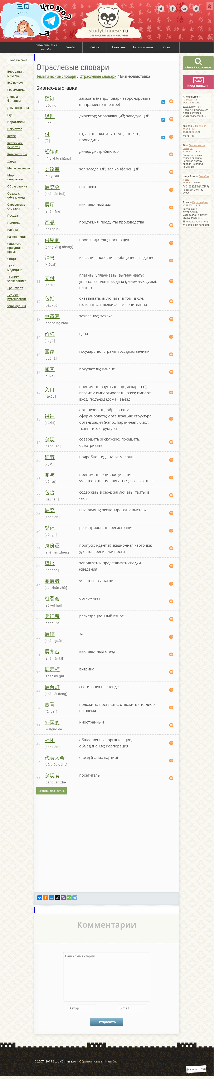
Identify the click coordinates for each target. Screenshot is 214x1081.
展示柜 (52, 669)
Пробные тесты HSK (194, 127)
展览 (50, 509)
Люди (11, 161)
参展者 (52, 580)
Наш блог (112, 1061)
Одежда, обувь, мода (16, 195)
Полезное (119, 47)
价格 (50, 333)
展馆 (50, 633)
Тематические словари (56, 76)
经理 (50, 115)
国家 (50, 351)
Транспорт (15, 288)
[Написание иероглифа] (171, 101)
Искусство (14, 129)
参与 (50, 474)
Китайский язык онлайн (46, 47)
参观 (50, 439)
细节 (50, 456)
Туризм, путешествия (16, 297)
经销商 (52, 151)
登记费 (52, 615)
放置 (50, 704)
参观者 (52, 775)
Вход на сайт (18, 60)
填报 (50, 562)
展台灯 (52, 686)
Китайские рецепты (15, 145)
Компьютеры (17, 154)
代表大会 (55, 757)
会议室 (52, 169)
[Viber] (63, 897)
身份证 (52, 545)
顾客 (50, 368)
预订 (50, 98)
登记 (50, 527)
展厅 (50, 204)
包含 (50, 492)
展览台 (52, 651)
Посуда (12, 215)
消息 (50, 257)
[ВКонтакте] (39, 897)
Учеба (70, 47)
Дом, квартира (18, 108)
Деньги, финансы (14, 99)
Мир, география (15, 177)
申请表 (52, 315)
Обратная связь (90, 1061)
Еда (10, 115)
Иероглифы (16, 122)
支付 (50, 277)
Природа (13, 223)
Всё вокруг (15, 82)
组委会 (52, 598)
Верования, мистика (15, 73)
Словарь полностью (51, 791)
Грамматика (16, 90)
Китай (11, 136)
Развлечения (16, 237)
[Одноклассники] (45, 897)
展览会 (52, 186)
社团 (50, 739)
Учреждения (16, 306)
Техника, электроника (16, 279)
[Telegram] (74, 897)
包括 (50, 298)
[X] (57, 897)
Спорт (11, 259)
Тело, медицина (14, 268)
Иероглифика (200, 202)
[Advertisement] (25, 359)
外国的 (52, 722)
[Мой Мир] (51, 897)
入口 (50, 389)
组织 (50, 415)
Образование (17, 186)
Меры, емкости (18, 168)
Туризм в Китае (143, 47)
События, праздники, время (15, 248)
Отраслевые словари (16, 206)
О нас (167, 47)
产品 (50, 222)
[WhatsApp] (69, 897)
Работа (94, 47)
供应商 (52, 239)
